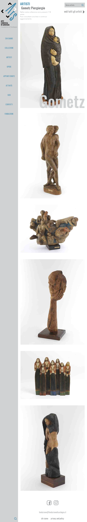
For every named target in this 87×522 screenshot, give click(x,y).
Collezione (9, 47)
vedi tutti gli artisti (73, 11)
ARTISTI (25, 3)
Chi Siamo (9, 38)
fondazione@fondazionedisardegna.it (52, 512)
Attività (9, 85)
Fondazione (9, 113)
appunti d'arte (9, 76)
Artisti (9, 57)
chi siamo (44, 518)
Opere (9, 66)
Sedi (9, 95)
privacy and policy (57, 518)
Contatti (9, 104)
